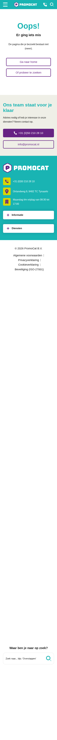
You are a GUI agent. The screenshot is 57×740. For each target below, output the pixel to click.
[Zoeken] (52, 5)
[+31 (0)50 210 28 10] (45, 4)
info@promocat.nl (28, 144)
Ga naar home (28, 61)
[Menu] (5, 4)
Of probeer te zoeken (28, 72)
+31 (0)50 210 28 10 (30, 133)
